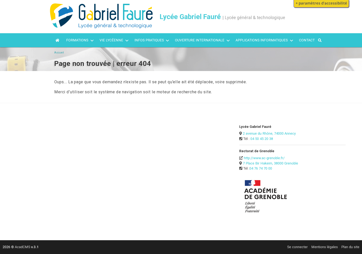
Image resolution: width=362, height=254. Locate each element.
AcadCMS (27, 247)
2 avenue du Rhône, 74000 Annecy (269, 133)
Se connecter (297, 247)
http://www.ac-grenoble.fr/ (264, 158)
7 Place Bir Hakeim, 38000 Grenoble (270, 163)
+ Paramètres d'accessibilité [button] (321, 3)
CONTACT (307, 40)
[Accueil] (101, 27)
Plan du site (350, 247)
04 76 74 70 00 (260, 168)
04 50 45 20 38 (261, 139)
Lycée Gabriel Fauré (190, 17)
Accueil (59, 52)
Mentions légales (324, 247)
